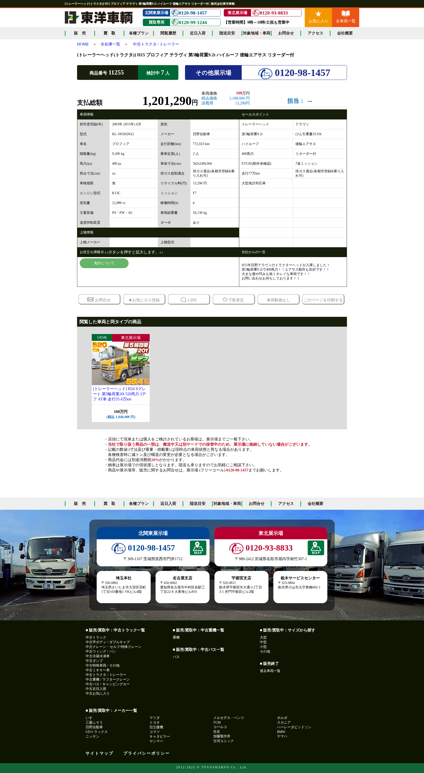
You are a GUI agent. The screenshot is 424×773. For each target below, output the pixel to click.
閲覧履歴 (168, 33)
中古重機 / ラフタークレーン (108, 679)
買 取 (109, 503)
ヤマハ (282, 736)
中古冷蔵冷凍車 (98, 656)
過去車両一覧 (270, 671)
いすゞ (91, 718)
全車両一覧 (346, 21)
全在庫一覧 (110, 44)
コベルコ (220, 727)
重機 (176, 637)
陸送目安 (227, 33)
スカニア (284, 722)
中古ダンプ (94, 661)
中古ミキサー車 (98, 670)
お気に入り (318, 21)
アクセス (315, 33)
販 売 (80, 33)
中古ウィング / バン (101, 651)
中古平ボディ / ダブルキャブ (108, 642)
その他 (265, 651)
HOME (83, 44)
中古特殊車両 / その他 (102, 665)
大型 (263, 637)
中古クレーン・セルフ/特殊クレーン (114, 647)
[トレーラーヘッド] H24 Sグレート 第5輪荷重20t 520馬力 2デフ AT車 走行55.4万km (119, 394)
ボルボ (282, 718)
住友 (216, 731)
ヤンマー (156, 741)
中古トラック (96, 637)
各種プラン (139, 33)
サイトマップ (100, 753)
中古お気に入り (98, 693)
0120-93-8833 (274, 12)
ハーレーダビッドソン (294, 727)
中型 (263, 642)
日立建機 (156, 727)
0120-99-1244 (193, 22)
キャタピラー (159, 736)
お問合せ (286, 33)
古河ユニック (223, 741)
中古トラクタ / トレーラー (156, 44)
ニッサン (92, 736)
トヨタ (154, 722)
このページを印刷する (323, 300)
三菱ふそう (94, 722)
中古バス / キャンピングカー (108, 684)
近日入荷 (198, 33)
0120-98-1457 (193, 12)
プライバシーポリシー (146, 753)
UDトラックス (97, 732)
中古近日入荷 (96, 689)
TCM (217, 722)
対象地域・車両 (256, 33)
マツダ (154, 718)
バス (176, 657)
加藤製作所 (221, 736)
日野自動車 (94, 727)
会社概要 (345, 33)
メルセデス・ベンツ (228, 718)
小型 (263, 647)
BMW (281, 732)
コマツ (154, 732)
